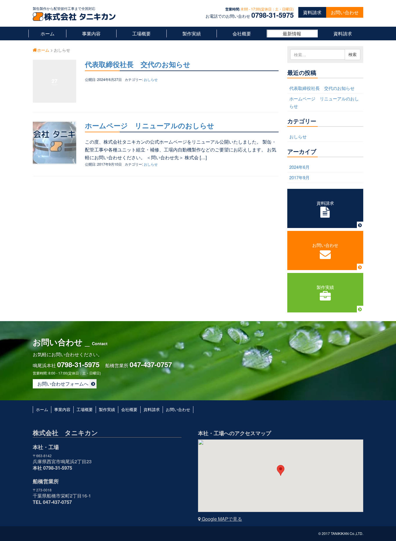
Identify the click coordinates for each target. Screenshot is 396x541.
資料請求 (312, 12)
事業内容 (91, 33)
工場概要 (141, 33)
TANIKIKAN (340, 533)
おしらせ (151, 79)
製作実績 (191, 33)
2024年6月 (299, 167)
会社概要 (241, 33)
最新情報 (292, 33)
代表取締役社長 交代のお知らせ (137, 64)
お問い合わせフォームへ (63, 383)
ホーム (48, 33)
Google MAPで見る (221, 518)
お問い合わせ (345, 12)
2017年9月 (299, 177)
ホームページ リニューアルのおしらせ (149, 125)
